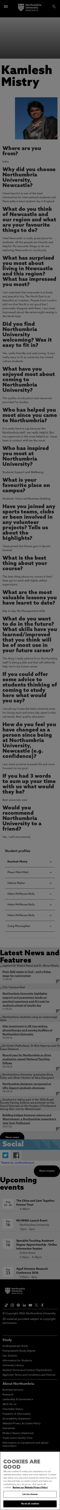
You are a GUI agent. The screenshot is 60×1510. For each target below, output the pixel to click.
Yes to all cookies (30, 1504)
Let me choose (30, 1494)
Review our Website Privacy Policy (30, 1488)
